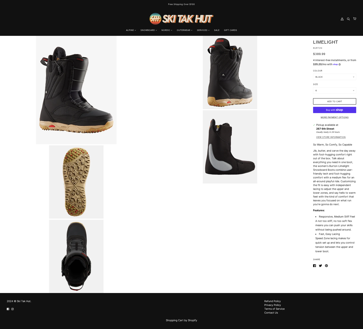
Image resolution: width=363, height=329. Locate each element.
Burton (317, 48)
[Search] (348, 19)
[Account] (342, 19)
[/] (181, 18)
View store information (331, 137)
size (315, 84)
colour (317, 70)
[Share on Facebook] (315, 265)
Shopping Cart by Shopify (181, 320)
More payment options (335, 117)
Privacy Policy (272, 304)
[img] (8, 309)
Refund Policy (272, 301)
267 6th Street (325, 128)
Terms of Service (274, 308)
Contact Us (271, 312)
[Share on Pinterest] (326, 265)
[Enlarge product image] (76, 90)
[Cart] (354, 18)
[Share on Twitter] (321, 265)
